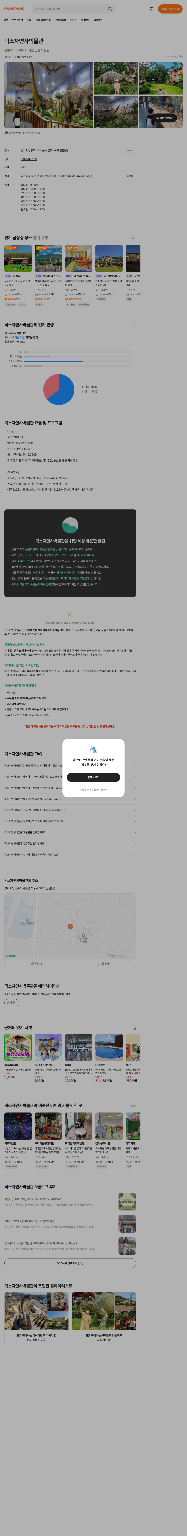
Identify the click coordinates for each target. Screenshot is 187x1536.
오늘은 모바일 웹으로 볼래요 (93, 789)
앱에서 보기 (93, 777)
